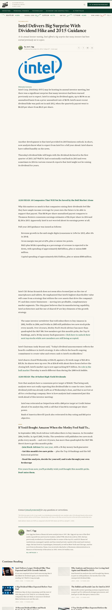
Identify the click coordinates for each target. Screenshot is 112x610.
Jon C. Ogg (30, 47)
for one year (37, 447)
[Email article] (87, 48)
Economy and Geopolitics (57, 11)
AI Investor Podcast (100, 4)
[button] (84, 4)
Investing (6, 11)
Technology (37, 11)
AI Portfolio (78, 11)
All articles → (32, 552)
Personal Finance (21, 11)
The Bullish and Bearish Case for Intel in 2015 (90, 587)
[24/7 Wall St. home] (5, 4)
